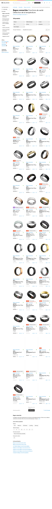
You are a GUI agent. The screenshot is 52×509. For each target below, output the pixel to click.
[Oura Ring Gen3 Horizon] (31, 299)
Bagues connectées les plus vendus (19, 442)
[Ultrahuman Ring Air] (31, 346)
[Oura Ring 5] (18, 43)
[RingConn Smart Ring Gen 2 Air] (31, 136)
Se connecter (37, 2)
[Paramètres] (33, 3)
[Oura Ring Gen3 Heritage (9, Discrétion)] (18, 393)
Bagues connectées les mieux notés (19, 444)
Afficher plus (31, 410)
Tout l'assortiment (5, 7)
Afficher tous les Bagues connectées (20, 14)
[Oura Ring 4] (44, 66)
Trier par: (14, 29)
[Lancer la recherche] (14, 3)
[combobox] (19, 30)
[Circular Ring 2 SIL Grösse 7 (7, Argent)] (44, 323)
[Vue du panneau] (47, 30)
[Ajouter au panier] (23, 52)
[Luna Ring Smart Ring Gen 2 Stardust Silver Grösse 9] (18, 252)
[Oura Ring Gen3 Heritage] (44, 229)
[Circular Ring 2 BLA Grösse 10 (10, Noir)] (31, 323)
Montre (3, 25)
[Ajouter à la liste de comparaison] (20, 52)
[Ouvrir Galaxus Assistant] (42, 3)
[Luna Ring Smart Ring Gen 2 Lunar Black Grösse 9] (31, 252)
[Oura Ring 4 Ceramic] (31, 206)
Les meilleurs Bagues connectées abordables (21, 446)
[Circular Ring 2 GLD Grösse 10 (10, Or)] (44, 299)
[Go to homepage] (5, 3)
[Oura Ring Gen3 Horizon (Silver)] (31, 370)
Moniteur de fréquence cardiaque (5, 23)
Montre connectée (5, 27)
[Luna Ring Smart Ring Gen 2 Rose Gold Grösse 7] (18, 276)
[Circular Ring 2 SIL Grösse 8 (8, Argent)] (31, 229)
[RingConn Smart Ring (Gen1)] (18, 299)
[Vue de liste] (49, 30)
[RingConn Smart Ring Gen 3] (31, 66)
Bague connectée (5, 13)
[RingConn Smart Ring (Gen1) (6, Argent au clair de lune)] (44, 276)
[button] (23, 46)
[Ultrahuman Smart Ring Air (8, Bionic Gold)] (18, 346)
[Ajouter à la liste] (21, 52)
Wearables (4, 11)
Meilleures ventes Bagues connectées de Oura (21, 447)
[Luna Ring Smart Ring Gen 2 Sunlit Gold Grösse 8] (44, 252)
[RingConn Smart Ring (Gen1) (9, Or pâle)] (44, 206)
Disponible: (25, 29)
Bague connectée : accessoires (5, 16)
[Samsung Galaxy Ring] (44, 346)
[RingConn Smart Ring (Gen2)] (31, 112)
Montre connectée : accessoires (6, 30)
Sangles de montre (5, 36)
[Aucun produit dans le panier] (49, 3)
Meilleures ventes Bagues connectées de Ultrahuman (22, 451)
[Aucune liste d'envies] (47, 3)
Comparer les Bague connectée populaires (20, 452)
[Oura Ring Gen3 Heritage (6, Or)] (18, 370)
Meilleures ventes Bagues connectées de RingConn (22, 449)
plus (39, 418)
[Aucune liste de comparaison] (44, 3)
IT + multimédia (4, 9)
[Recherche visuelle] (29, 3)
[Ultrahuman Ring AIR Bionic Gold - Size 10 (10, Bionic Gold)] (44, 393)
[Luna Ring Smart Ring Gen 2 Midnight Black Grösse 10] (31, 276)
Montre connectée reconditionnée (5, 34)
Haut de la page (47, 410)
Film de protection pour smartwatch (5, 19)
